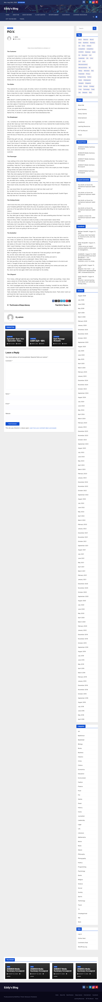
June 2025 (81, 355)
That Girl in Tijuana (61, 305)
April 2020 (81, 617)
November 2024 (83, 384)
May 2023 (81, 461)
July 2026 (81, 300)
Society (80, 892)
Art (79, 731)
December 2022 (83, 482)
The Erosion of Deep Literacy (19, 305)
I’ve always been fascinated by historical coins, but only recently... (86, 236)
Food (79, 790)
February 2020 (82, 626)
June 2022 (81, 507)
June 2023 (81, 456)
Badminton (81, 735)
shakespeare (87, 80)
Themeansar (34, 996)
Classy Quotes (40, 14)
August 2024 (82, 397)
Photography (82, 858)
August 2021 (82, 550)
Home (7, 14)
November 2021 (83, 537)
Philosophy (81, 854)
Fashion (80, 782)
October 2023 (82, 440)
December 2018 (83, 685)
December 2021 (83, 533)
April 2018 (81, 719)
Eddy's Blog (11, 8)
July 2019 (81, 655)
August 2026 (82, 296)
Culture (80, 765)
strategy (91, 86)
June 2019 (81, 660)
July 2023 (81, 452)
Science (80, 884)
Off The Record (11, 19)
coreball (80, 216)
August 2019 (82, 651)
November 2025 (83, 334)
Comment (9, 361)
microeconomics (83, 67)
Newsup (27, 996)
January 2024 (82, 427)
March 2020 (82, 622)
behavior (86, 39)
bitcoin (91, 39)
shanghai (81, 83)
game (93, 52)
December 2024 (83, 380)
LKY (80, 61)
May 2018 (81, 715)
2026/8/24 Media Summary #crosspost (15, 970)
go (79, 55)
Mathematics (82, 837)
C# (79, 45)
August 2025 (82, 346)
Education (81, 774)
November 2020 (83, 588)
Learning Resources (80, 14)
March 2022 (82, 520)
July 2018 (81, 706)
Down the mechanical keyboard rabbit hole (86, 186)
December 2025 (83, 329)
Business (80, 752)
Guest (80, 803)
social (80, 86)
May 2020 (81, 613)
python (89, 77)
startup (85, 86)
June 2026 (81, 304)
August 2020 (82, 600)
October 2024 (82, 389)
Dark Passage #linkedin (59, 340)
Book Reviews (27, 14)
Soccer (80, 888)
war (80, 92)
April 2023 (81, 465)
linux (91, 58)
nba (92, 70)
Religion (80, 879)
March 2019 (81, 672)
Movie (80, 841)
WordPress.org (82, 947)
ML (90, 67)
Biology (80, 744)
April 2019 (81, 668)
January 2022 (82, 528)
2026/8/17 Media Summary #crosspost (62, 970)
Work (79, 922)
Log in (80, 934)
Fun (79, 795)
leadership (81, 58)
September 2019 (83, 647)
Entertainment (54, 14)
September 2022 (83, 495)
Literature (10, 28)
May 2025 (81, 359)
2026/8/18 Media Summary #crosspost (39, 970)
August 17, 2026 (60, 973)
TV (79, 909)
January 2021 (82, 579)
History (80, 807)
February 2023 (82, 473)
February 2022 (82, 524)
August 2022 (82, 499)
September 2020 (83, 596)
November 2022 (83, 486)
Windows (84, 92)
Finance (80, 786)
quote (80, 80)
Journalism (81, 816)
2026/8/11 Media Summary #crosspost (86, 970)
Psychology (81, 871)
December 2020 (83, 583)
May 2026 (81, 308)
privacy (88, 73)
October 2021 (82, 541)
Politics (80, 862)
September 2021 (83, 545)
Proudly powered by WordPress (12, 996)
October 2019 (82, 643)
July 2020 (81, 605)
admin (16, 37)
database (87, 52)
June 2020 (81, 609)
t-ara (80, 89)
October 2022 (82, 490)
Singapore (88, 83)
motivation (86, 70)
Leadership (81, 820)
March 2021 (81, 571)
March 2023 (82, 469)
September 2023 (83, 444)
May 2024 (81, 410)
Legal (79, 824)
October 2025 (82, 338)
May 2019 (81, 664)
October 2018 (82, 694)
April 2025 (81, 363)
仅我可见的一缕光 (37, 341)
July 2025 (81, 351)
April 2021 (81, 567)
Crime (80, 761)
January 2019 (82, 681)
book (80, 42)
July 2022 (81, 503)
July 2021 (81, 554)
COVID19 (81, 52)
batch (80, 39)
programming (82, 77)
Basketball (81, 740)
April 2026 (81, 312)
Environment (82, 778)
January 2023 (82, 478)
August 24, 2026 (13, 973)
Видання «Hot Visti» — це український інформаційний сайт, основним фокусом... (87, 270)
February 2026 (82, 321)
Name (8, 394)
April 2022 (81, 516)
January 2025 (82, 376)
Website (8, 413)
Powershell (81, 73)
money (80, 70)
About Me (16, 14)
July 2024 (81, 401)
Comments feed (83, 942)
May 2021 (81, 562)
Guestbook (66, 14)
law (90, 55)
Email (8, 403)
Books (80, 748)
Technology (81, 901)
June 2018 (81, 711)
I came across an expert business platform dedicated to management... (87, 248)
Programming (82, 867)
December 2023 (83, 431)
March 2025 (82, 368)
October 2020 (82, 592)
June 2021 (81, 558)
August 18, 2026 (37, 973)
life (87, 58)
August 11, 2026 (83, 973)
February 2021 (82, 575)
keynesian (84, 55)
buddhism (85, 42)
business (92, 42)
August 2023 (82, 448)
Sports (80, 896)
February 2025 (82, 372)
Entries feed (81, 938)
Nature (80, 850)
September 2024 (83, 393)
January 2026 (82, 325)
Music (80, 846)
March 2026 (82, 317)
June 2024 (81, 406)
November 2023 (83, 435)
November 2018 (83, 689)
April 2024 (81, 414)
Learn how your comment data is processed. (43, 428)
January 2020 (82, 630)
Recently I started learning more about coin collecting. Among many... (86, 281)
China (83, 45)
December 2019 (83, 634)
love (84, 61)
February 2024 (82, 423)
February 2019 (82, 677)
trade (92, 89)
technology (86, 89)
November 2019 (83, 639)
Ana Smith (81, 185)
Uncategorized (82, 913)
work (90, 92)
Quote (80, 875)
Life (79, 829)
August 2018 (82, 702)
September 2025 (83, 342)
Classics (80, 757)
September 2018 (83, 698)
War (79, 918)
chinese (89, 45)
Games (80, 799)
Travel (22, 19)
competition (82, 49)
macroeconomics (83, 64)
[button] (93, 17)
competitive (90, 49)
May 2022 (81, 512)
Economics (81, 769)
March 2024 (82, 418)
